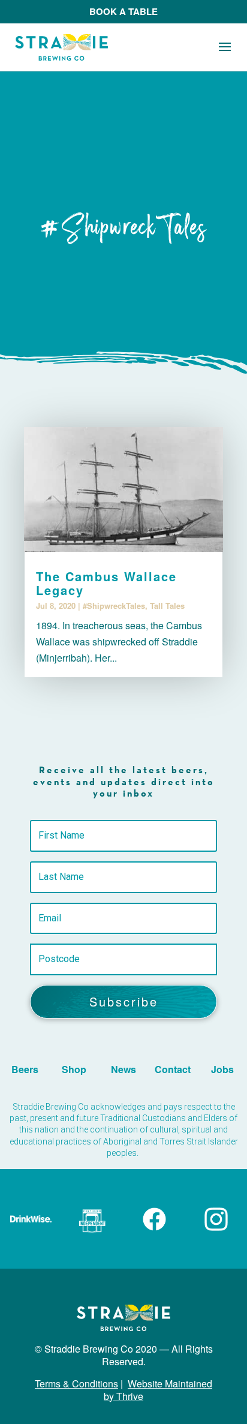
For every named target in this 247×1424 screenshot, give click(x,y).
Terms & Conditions (76, 1383)
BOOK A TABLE (123, 11)
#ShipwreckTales (114, 605)
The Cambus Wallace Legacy (106, 583)
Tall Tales (167, 605)
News (123, 1069)
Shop (74, 1069)
